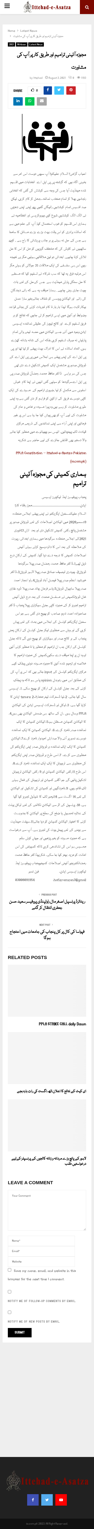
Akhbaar (21, 44)
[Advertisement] (47, 1400)
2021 (11, 44)
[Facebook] (33, 1500)
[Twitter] (47, 1500)
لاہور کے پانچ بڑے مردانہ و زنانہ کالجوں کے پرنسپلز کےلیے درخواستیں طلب (48, 1161)
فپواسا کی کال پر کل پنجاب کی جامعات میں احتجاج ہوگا (47, 935)
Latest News (36, 44)
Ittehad (38, 78)
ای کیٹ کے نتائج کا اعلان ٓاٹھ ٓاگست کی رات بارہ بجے (51, 1091)
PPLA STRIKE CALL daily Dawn (62, 1024)
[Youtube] (61, 1500)
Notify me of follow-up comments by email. (42, 1301)
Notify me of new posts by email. (34, 1322)
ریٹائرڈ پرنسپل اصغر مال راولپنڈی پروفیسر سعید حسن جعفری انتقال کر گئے (47, 905)
